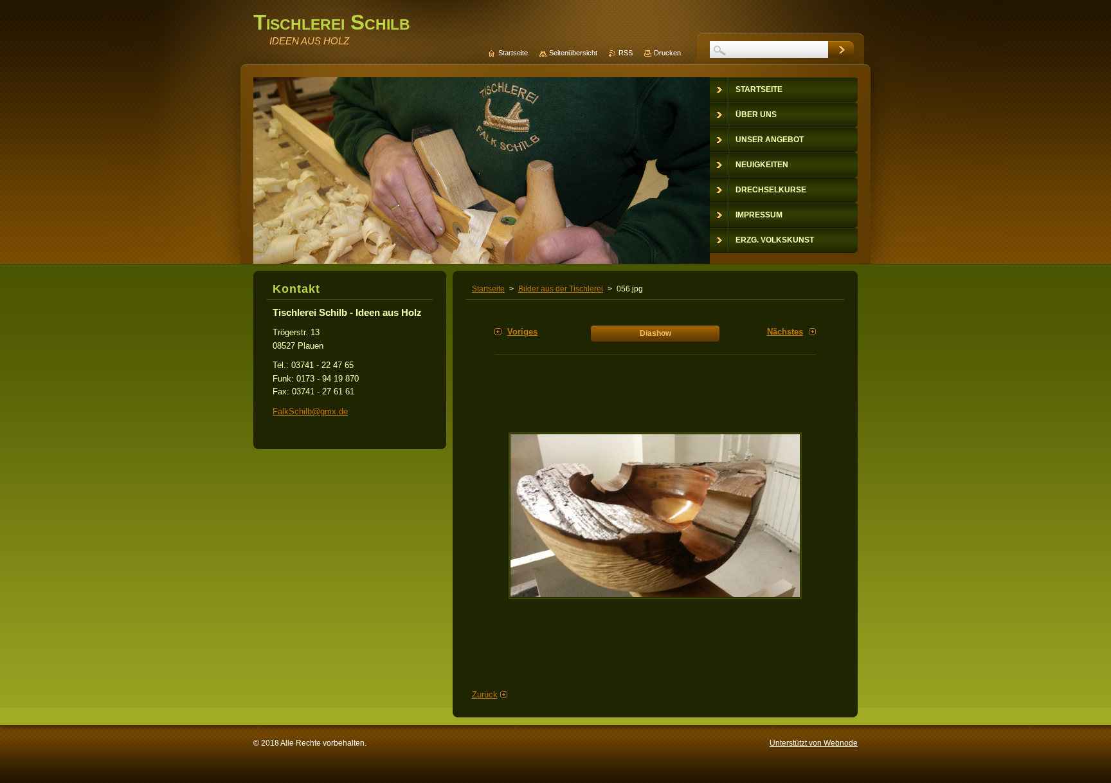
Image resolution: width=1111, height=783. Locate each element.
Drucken (667, 53)
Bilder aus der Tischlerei (560, 289)
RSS (626, 53)
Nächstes (785, 331)
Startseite (488, 289)
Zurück (485, 694)
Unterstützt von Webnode (814, 743)
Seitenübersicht (573, 53)
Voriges (522, 331)
